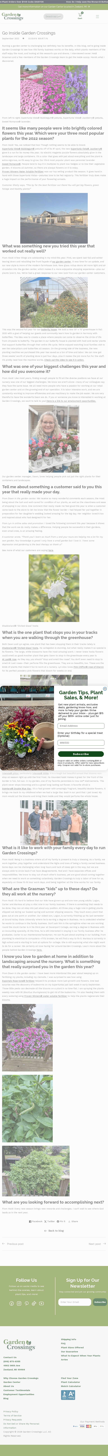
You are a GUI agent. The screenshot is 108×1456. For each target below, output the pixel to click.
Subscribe (81, 754)
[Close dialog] (105, 688)
